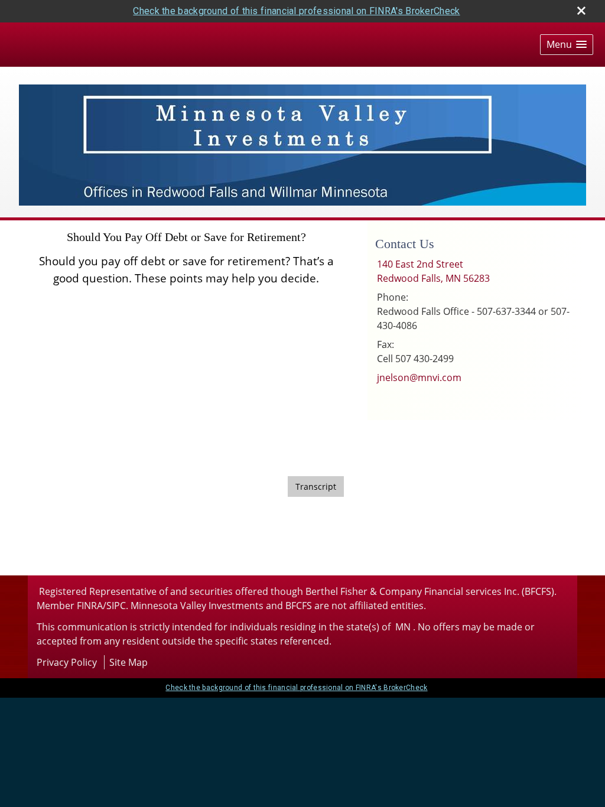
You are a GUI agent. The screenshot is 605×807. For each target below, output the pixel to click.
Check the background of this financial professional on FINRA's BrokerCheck (296, 11)
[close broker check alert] (581, 10)
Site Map (128, 662)
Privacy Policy (67, 662)
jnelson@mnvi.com (419, 377)
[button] (566, 44)
